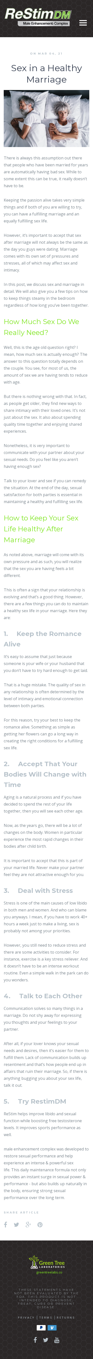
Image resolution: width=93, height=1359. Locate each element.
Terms (46, 1317)
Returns (66, 1317)
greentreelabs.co (49, 1272)
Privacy (26, 1317)
